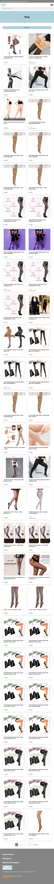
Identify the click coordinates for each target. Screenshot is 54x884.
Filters (27, 27)
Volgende (35, 844)
